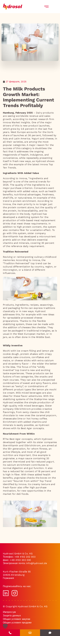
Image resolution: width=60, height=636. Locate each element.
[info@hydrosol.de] (30, 632)
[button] (5, 628)
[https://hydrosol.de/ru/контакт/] (50, 632)
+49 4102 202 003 (25, 556)
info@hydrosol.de (36, 563)
